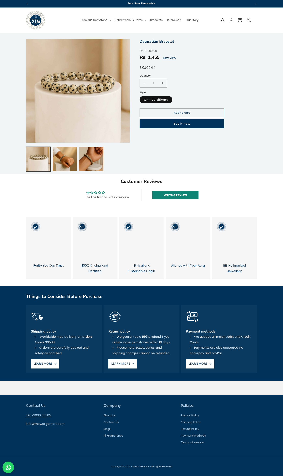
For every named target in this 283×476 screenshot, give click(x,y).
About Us (110, 415)
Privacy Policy (190, 415)
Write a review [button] (175, 195)
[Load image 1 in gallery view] (38, 159)
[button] (96, 20)
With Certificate (156, 99)
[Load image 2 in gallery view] (65, 159)
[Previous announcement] (27, 3)
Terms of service (192, 442)
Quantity (145, 75)
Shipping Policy (191, 422)
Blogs (107, 429)
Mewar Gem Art (140, 466)
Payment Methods (193, 436)
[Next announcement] (255, 3)
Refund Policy (190, 429)
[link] (48, 248)
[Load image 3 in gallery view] (91, 159)
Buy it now (182, 124)
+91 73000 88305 (38, 415)
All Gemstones (113, 436)
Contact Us (111, 422)
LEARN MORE (43, 363)
